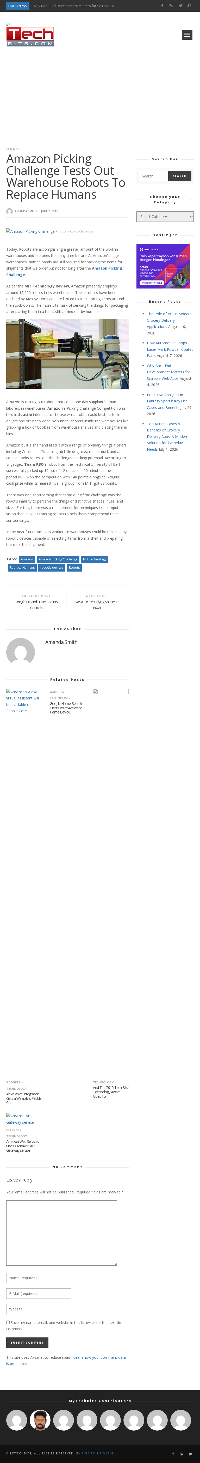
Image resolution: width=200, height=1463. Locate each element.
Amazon (27, 559)
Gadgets (13, 1082)
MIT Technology (94, 559)
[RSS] (171, 6)
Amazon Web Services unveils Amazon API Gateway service (22, 1146)
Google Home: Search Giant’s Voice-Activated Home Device (66, 708)
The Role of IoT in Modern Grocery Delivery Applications (169, 320)
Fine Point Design (99, 1453)
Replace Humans (22, 567)
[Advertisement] (100, 94)
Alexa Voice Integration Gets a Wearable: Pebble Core (23, 1098)
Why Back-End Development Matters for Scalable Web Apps (80, 5)
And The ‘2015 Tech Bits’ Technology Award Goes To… (110, 1092)
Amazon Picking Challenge (58, 559)
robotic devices (51, 567)
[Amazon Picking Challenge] (31, 231)
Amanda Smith (26, 211)
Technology (103, 1082)
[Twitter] (180, 6)
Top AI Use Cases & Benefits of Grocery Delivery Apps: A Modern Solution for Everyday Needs (167, 436)
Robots (74, 567)
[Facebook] (162, 6)
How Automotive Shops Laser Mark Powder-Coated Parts (170, 349)
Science (13, 149)
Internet (13, 1130)
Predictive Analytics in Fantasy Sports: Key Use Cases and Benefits (167, 401)
